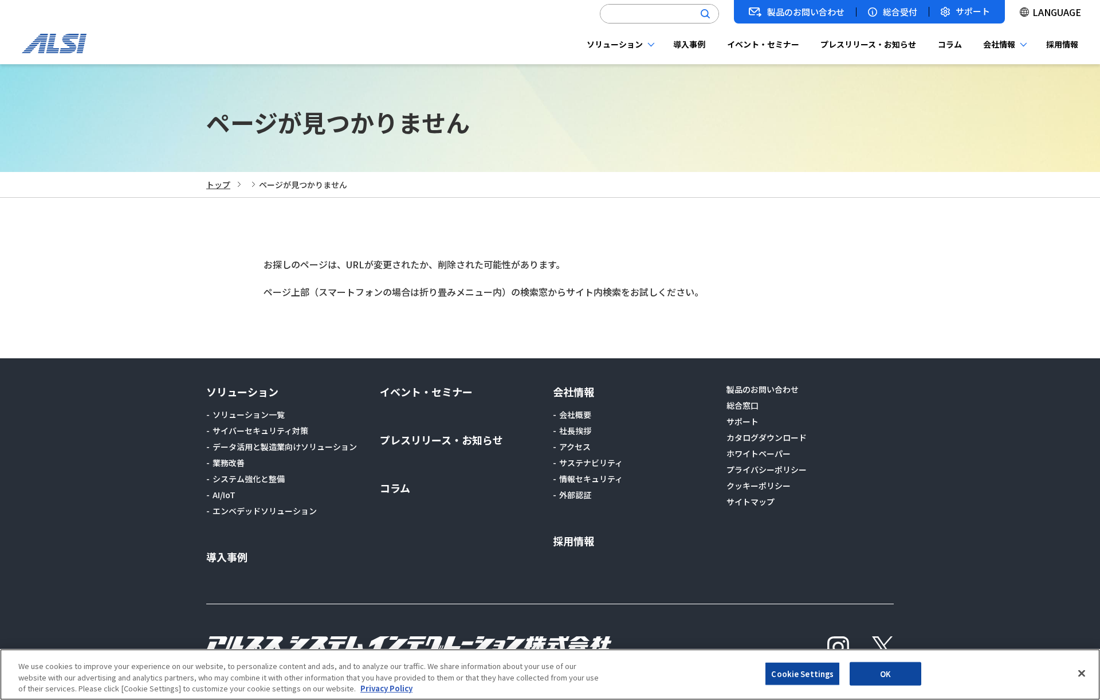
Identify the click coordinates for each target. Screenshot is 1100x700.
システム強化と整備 (249, 478)
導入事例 (689, 44)
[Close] (1081, 673)
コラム (950, 44)
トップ (218, 184)
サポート (973, 12)
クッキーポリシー (758, 485)
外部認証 (575, 494)
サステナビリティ (591, 462)
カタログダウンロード (766, 437)
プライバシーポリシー (766, 469)
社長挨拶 (575, 430)
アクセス (575, 446)
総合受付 (900, 12)
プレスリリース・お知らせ (868, 44)
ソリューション (615, 44)
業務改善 (229, 462)
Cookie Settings (802, 673)
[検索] (705, 13)
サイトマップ (750, 501)
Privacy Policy (386, 688)
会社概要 (575, 414)
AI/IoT (224, 494)
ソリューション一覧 (249, 414)
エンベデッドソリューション (265, 511)
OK (885, 673)
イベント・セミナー (763, 44)
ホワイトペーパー (758, 453)
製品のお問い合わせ (805, 12)
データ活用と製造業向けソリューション (285, 446)
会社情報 (999, 44)
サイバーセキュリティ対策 (260, 430)
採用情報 (1062, 44)
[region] (550, 674)
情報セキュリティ (591, 478)
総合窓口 (742, 405)
